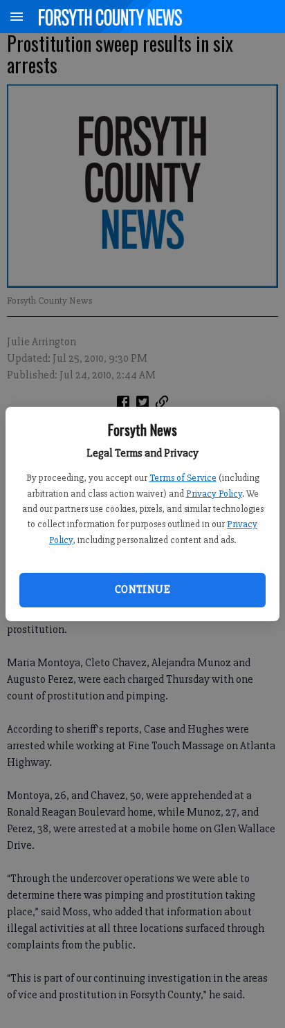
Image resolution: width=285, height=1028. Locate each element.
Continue (142, 589)
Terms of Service (183, 478)
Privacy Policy (214, 493)
